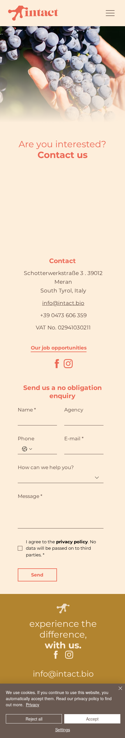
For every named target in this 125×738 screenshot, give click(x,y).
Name (27, 410)
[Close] (117, 692)
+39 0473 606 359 (63, 315)
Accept (92, 719)
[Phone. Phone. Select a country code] (27, 449)
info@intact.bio (63, 303)
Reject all (34, 719)
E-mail (74, 438)
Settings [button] (62, 729)
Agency (73, 410)
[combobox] (60, 478)
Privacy (32, 704)
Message (30, 496)
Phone (26, 438)
